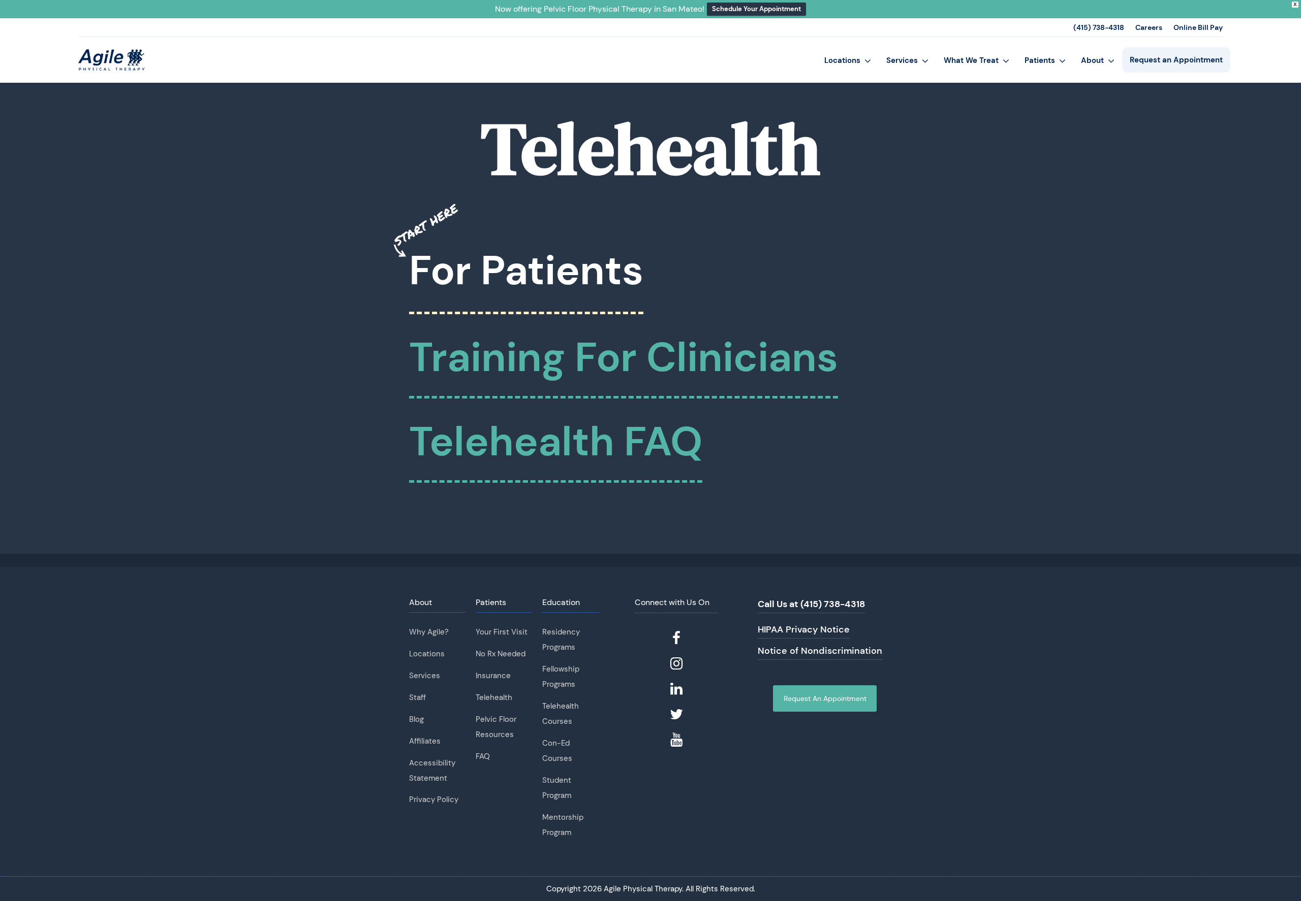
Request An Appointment (825, 698)
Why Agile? (429, 632)
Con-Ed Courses (557, 750)
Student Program (556, 787)
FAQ (483, 756)
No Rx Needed (500, 654)
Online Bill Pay (1198, 27)
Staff (417, 697)
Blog (416, 719)
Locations (427, 654)
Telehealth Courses (560, 713)
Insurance (493, 676)
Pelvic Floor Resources (496, 727)
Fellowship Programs (560, 676)
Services (424, 676)
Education (561, 602)
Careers (1148, 27)
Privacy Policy (433, 799)
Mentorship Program (562, 825)
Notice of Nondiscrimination (820, 651)
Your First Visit (502, 632)
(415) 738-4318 (1098, 27)
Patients (491, 602)
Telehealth (494, 697)
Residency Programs (561, 639)
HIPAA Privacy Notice (804, 629)
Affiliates (425, 741)
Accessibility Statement (432, 770)
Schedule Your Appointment (756, 9)
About (420, 602)
